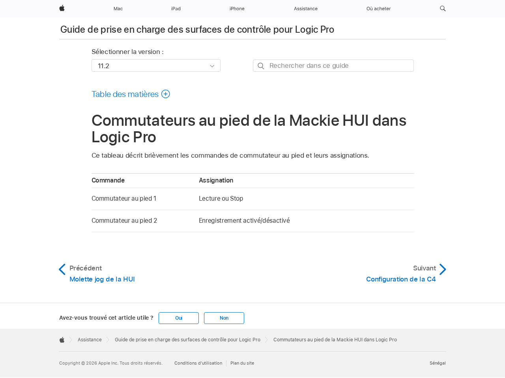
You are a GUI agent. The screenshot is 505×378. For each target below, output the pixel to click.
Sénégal (438, 363)
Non (224, 318)
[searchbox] (333, 66)
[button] (443, 8)
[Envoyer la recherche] (261, 66)
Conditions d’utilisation (198, 363)
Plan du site (242, 363)
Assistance (90, 340)
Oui (178, 318)
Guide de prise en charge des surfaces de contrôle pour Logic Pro (197, 29)
